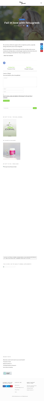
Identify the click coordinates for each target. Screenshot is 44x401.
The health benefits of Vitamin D (9, 365)
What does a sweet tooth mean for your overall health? (14, 359)
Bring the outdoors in (7, 363)
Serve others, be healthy (8, 367)
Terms (16, 392)
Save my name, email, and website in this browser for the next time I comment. (17, 96)
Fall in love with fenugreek (22, 22)
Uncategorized (22, 19)
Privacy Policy (17, 389)
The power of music (7, 361)
